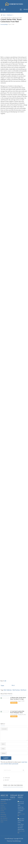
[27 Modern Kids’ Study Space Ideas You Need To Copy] (5, 702)
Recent (7, 780)
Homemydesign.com (6, 800)
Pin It (13, 685)
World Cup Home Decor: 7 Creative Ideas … (21, 809)
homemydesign (4, 24)
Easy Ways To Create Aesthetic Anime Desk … (21, 826)
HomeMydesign (9, 838)
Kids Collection (8, 690)
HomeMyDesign (16, 841)
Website (4, 753)
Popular (7, 778)
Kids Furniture (16, 690)
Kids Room (23, 690)
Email (3, 748)
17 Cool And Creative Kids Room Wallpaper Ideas (17, 712)
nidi (5, 681)
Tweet (2, 685)
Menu (25, 9)
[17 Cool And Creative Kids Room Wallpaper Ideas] (5, 715)
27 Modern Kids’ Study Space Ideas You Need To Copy (18, 698)
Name (3, 744)
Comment (4, 729)
